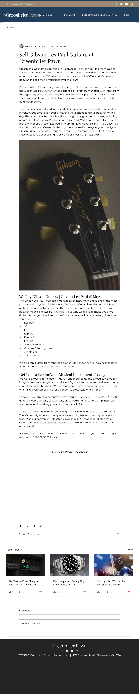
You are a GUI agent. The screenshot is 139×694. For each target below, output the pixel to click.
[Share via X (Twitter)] (27, 526)
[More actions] (118, 46)
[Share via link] (40, 526)
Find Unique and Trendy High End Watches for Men (69, 583)
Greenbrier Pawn (69, 646)
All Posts (10, 27)
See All (130, 549)
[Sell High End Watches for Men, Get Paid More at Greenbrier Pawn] (113, 565)
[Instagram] (131, 4)
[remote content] (69, 484)
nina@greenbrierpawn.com (53, 655)
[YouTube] (126, 4)
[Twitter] (121, 4)
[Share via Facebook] (20, 526)
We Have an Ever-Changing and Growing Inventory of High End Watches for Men (24, 583)
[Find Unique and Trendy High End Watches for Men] (69, 565)
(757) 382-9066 (26, 655)
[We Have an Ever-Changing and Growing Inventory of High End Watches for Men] (25, 565)
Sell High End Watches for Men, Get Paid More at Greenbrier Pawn (111, 583)
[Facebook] (116, 4)
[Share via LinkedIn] (34, 526)
